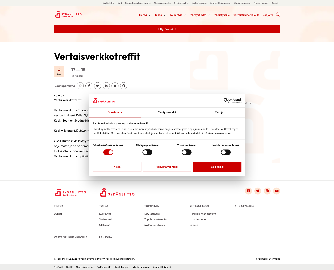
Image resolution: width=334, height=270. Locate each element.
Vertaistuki (105, 219)
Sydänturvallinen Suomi (137, 3)
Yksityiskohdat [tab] (167, 112)
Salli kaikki (217, 166)
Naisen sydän (261, 3)
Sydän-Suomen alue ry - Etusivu (82, 14)
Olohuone (104, 225)
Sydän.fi (58, 267)
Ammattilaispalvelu (220, 3)
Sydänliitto (108, 3)
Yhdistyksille (222, 15)
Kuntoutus (105, 213)
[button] (278, 15)
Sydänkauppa (199, 3)
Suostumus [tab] (115, 112)
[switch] (147, 152)
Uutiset (58, 213)
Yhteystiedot (198, 15)
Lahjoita (268, 15)
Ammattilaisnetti (162, 267)
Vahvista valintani (167, 166)
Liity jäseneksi (152, 213)
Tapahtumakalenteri (156, 219)
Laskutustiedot (198, 219)
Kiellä (117, 166)
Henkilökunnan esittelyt (203, 213)
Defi (119, 3)
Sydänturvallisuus (154, 225)
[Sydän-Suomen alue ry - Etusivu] (71, 192)
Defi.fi (69, 267)
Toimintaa (176, 15)
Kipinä (275, 3)
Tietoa (143, 15)
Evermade (274, 258)
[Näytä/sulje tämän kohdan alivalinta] (149, 15)
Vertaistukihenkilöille (246, 15)
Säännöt (194, 225)
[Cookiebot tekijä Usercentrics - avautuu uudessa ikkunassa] (226, 100)
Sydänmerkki (181, 3)
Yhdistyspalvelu (242, 3)
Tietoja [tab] (219, 112)
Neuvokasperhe (162, 3)
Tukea (158, 15)
